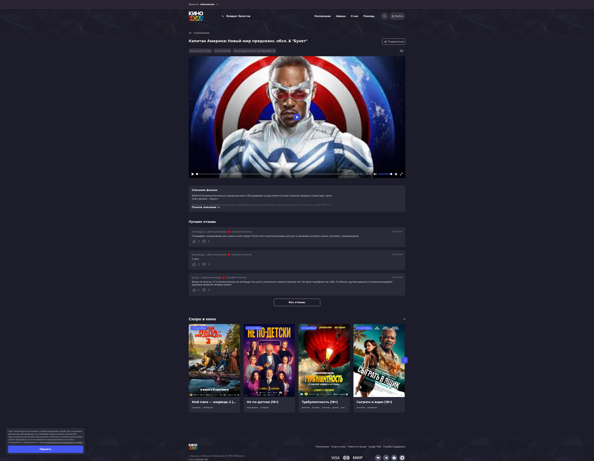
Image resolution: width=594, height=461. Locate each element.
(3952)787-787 (201, 459)
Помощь (369, 16)
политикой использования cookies (64, 442)
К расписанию (202, 33)
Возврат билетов (238, 16)
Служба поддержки (394, 446)
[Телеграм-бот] (394, 458)
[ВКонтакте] (378, 458)
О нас (354, 16)
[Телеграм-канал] (386, 458)
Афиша (341, 16)
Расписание (322, 16)
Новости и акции (357, 446)
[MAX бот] (402, 458)
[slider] (275, 174)
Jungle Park (374, 446)
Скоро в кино (338, 446)
